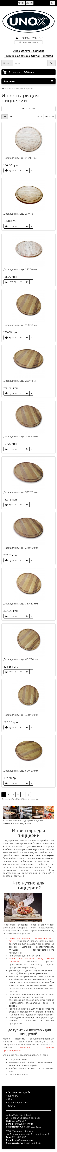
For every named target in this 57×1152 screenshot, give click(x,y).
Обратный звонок (29, 42)
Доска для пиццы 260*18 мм (20, 325)
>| (28, 794)
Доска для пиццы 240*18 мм (20, 213)
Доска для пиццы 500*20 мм (21, 770)
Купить (12, 170)
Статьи (11, 1106)
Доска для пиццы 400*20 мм (21, 659)
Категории (9, 81)
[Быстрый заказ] (21, 170)
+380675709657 (31, 38)
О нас (11, 1099)
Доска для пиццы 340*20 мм (21, 548)
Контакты (13, 1095)
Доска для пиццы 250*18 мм (20, 269)
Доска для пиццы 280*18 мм (20, 380)
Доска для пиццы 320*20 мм (21, 492)
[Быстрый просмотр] (27, 170)
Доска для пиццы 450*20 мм (21, 715)
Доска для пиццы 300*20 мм (21, 436)
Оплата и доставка (18, 1102)
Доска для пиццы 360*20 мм (21, 603)
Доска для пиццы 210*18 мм (20, 158)
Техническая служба (19, 1092)
